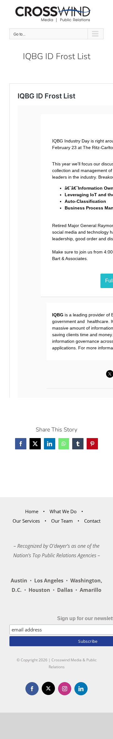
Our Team (62, 521)
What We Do (63, 511)
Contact (92, 521)
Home (31, 511)
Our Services (26, 521)
